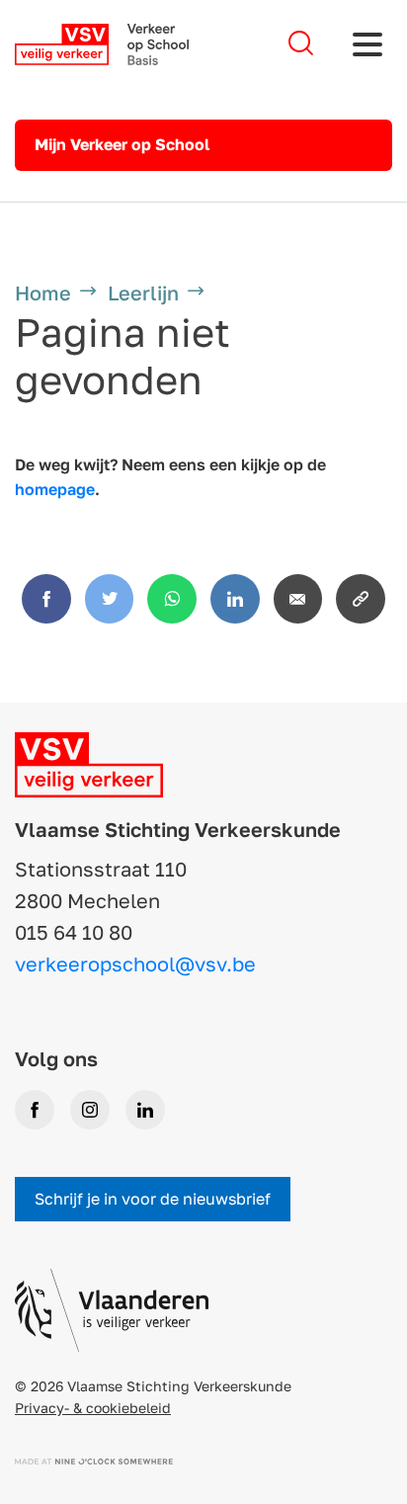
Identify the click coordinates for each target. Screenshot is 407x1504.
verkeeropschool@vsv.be (135, 963)
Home (43, 292)
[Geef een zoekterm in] (300, 44)
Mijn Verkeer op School (122, 144)
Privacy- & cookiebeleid (93, 1407)
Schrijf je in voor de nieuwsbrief (153, 1199)
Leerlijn (143, 292)
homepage (55, 489)
